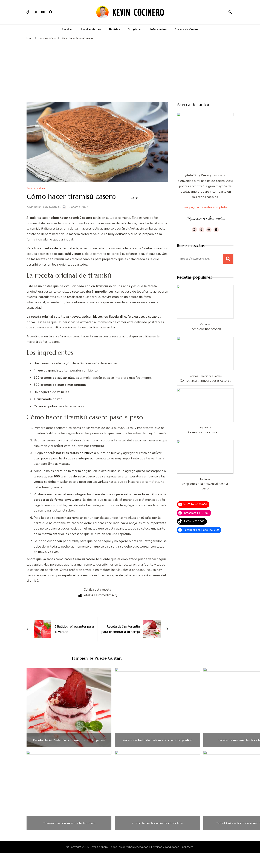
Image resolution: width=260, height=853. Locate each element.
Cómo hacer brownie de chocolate (157, 823)
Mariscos (205, 479)
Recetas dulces (90, 29)
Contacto (187, 847)
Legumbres (205, 427)
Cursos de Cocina (187, 29)
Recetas (67, 29)
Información (158, 29)
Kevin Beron (34, 207)
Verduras (205, 324)
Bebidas (114, 29)
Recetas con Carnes (210, 376)
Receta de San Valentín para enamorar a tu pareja (69, 740)
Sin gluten (135, 29)
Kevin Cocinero (99, 847)
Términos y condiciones (165, 847)
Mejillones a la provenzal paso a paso (205, 486)
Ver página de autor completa (205, 207)
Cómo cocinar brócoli (205, 329)
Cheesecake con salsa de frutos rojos (69, 823)
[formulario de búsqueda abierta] (230, 12)
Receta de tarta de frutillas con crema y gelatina (157, 740)
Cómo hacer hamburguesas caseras (205, 380)
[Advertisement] (130, 75)
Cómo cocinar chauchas (205, 432)
